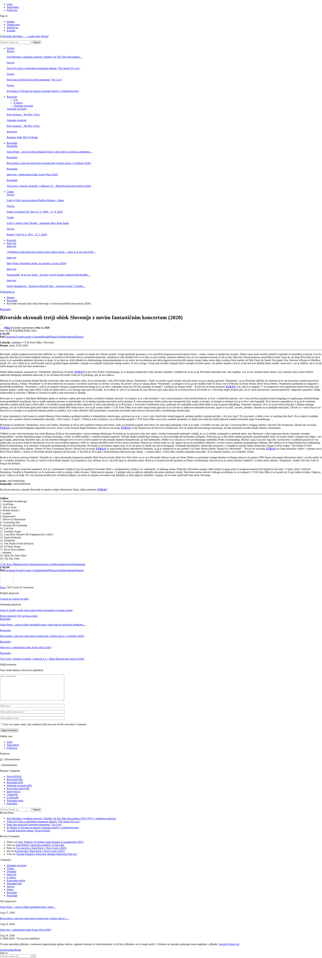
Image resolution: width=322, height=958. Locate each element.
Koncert (22, 564)
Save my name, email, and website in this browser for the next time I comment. (45, 724)
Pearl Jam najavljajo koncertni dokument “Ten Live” (34, 79)
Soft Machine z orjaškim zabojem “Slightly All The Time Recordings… (44, 56)
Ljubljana (32, 564)
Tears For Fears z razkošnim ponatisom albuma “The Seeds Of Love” (43, 68)
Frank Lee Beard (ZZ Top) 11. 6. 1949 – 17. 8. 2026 (35, 211)
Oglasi (10, 889)
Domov (11, 21)
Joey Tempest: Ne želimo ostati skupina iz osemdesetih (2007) (51, 842)
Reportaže (12, 143)
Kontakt (11, 30)
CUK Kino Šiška (9, 564)
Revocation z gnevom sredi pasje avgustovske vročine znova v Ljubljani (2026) (49, 163)
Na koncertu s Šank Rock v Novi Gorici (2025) (41, 848)
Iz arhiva (18, 102)
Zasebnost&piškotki (10, 949)
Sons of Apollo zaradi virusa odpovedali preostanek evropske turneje (36, 610)
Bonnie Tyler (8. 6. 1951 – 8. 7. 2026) (27, 234)
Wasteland (79, 564)
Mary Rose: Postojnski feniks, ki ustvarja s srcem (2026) (36, 263)
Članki (10, 191)
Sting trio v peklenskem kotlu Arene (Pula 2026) (32, 174)
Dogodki (12, 803)
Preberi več (234, 944)
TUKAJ (79, 371)
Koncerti (11, 240)
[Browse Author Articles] (6, 584)
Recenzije (12, 96)
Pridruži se (12, 27)
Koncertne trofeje (18, 788)
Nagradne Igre (15, 800)
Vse (15, 99)
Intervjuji (11, 243)
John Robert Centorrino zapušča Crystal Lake (40, 845)
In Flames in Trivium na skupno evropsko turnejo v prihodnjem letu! (43, 91)
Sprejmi (223, 944)
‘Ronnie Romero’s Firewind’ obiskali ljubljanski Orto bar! (46, 854)
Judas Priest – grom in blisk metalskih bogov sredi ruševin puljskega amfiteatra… (49, 151)
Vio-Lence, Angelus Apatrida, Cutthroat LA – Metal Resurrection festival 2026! (49, 185)
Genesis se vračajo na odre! (14, 598)
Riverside (59, 564)
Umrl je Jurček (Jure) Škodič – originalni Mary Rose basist (38, 223)
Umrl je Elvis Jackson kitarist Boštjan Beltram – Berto (35, 200)
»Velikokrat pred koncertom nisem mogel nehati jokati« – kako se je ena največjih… (51, 252)
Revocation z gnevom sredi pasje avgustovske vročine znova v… (34, 918)
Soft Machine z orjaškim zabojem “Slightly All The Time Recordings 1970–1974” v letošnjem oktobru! (61, 818)
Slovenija (69, 564)
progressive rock (45, 564)
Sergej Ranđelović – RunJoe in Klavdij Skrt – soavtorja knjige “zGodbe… (46, 286)
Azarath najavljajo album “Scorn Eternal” (29, 830)
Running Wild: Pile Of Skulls (22, 137)
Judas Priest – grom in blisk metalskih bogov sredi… (28, 907)
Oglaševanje (13, 24)
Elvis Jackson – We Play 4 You (23, 114)
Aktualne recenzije (23, 105)
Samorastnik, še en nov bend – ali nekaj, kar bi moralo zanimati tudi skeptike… (48, 274)
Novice (10, 48)
